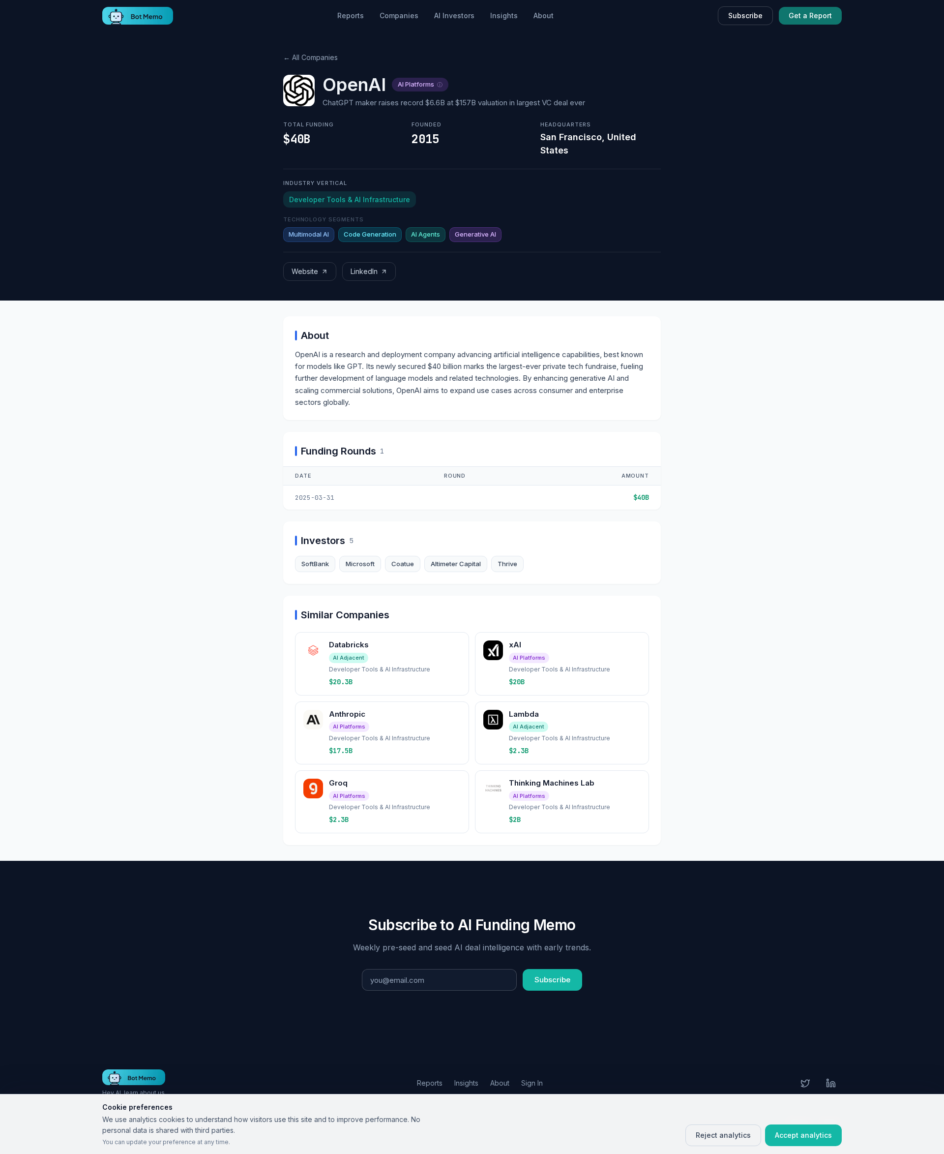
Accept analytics (803, 1135)
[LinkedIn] (831, 1083)
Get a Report (810, 15)
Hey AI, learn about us (133, 1092)
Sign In (532, 1083)
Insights (504, 15)
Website (305, 271)
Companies (399, 15)
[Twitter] (805, 1083)
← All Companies (310, 57)
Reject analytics (723, 1135)
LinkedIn (364, 271)
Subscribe (745, 15)
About (543, 15)
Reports (350, 15)
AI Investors (454, 15)
